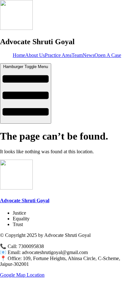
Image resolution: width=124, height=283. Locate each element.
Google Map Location (22, 275)
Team (77, 55)
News (88, 55)
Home (19, 55)
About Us (35, 55)
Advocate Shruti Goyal (24, 200)
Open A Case (107, 55)
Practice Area (58, 55)
